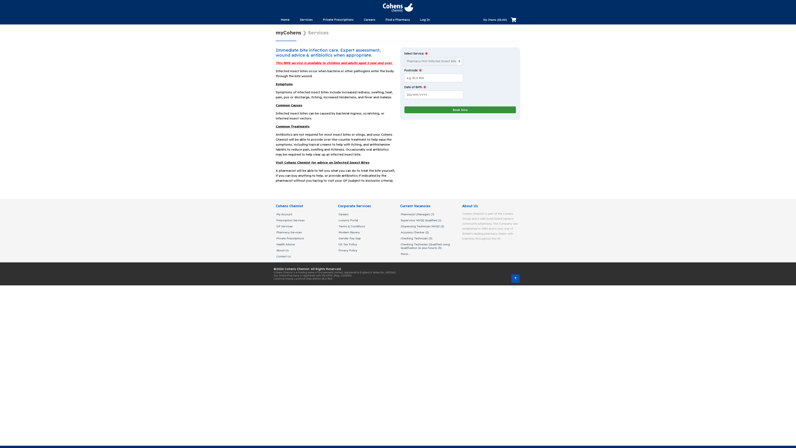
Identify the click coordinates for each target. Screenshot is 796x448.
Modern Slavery (349, 232)
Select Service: (414, 53)
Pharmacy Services (289, 232)
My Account (284, 214)
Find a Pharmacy (398, 20)
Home (285, 20)
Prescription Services (290, 220)
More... (405, 254)
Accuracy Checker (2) (415, 232)
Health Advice (285, 244)
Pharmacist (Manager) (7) (417, 214)
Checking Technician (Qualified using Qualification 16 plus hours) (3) (425, 246)
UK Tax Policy (348, 244)
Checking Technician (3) (416, 238)
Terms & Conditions (352, 226)
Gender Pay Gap (350, 238)
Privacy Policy (348, 250)
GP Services (284, 226)
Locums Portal (348, 220)
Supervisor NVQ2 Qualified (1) (421, 220)
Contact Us (283, 256)
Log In (425, 20)
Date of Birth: (413, 87)
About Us (282, 250)
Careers (344, 214)
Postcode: (411, 70)
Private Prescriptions (338, 20)
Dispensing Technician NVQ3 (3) (422, 226)
